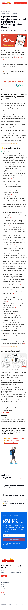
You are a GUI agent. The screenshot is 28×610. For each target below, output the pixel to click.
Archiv (2, 584)
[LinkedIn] (5, 576)
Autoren (3, 598)
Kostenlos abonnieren (20, 3)
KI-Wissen (3, 586)
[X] (2, 576)
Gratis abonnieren (14, 539)
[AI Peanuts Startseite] (6, 3)
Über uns (3, 594)
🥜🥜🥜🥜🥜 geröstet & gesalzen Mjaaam (14, 438)
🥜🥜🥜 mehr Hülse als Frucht (11, 440)
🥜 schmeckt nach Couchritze (11, 443)
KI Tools (3, 588)
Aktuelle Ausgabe (5, 582)
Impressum (3, 596)
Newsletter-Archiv (5, 9)
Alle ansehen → (23, 477)
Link (25, 164)
